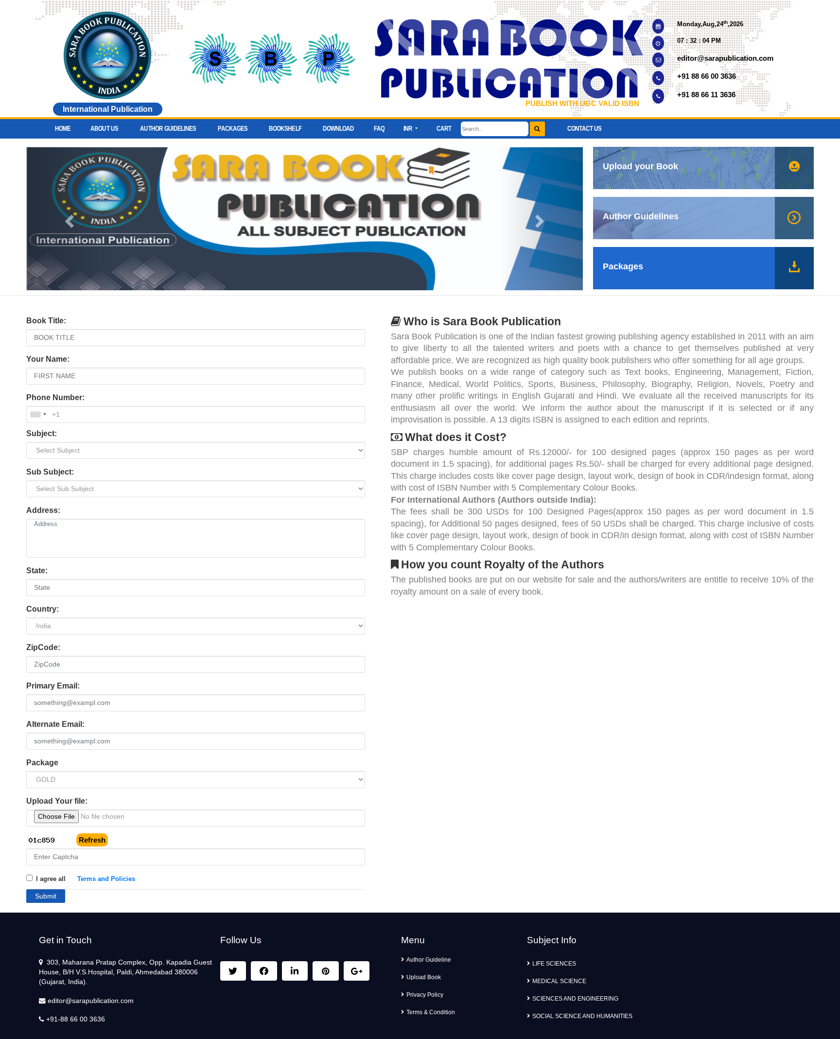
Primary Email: (53, 686)
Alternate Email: (55, 724)
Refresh (92, 840)
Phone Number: (55, 397)
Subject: (41, 433)
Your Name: (48, 359)
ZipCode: (43, 647)
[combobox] (38, 414)
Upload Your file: (57, 801)
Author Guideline (428, 959)
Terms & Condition (430, 1012)
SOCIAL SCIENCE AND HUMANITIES (582, 1016)
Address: (43, 510)
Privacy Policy (424, 994)
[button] (410, 125)
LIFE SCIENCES (554, 963)
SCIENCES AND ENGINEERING (575, 998)
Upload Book (423, 977)
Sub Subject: (50, 472)
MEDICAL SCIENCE (559, 981)
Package (42, 762)
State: (37, 570)
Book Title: (46, 321)
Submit (45, 896)
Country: (42, 609)
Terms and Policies (106, 878)
